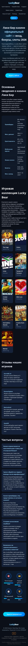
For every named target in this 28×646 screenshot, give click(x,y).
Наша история (6, 14)
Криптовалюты (6, 6)
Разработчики (16, 6)
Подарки (23, 6)
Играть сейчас (14, 75)
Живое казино (10, 10)
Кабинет (14, 18)
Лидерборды (18, 10)
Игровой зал (22, 14)
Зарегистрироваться (14, 614)
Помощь (14, 14)
